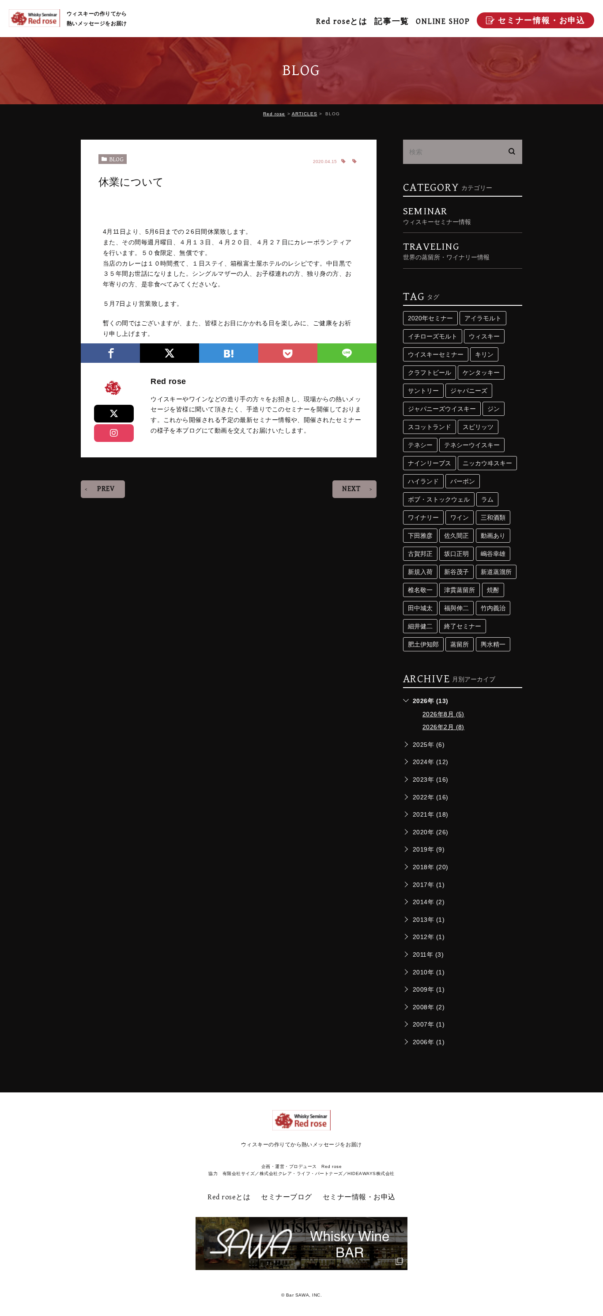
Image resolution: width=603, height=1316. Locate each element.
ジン (493, 408)
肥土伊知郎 (423, 644)
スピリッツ (478, 426)
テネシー (420, 445)
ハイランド (423, 481)
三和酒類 (493, 517)
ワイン (459, 517)
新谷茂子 (456, 571)
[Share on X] (114, 413)
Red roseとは (342, 21)
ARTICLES (304, 113)
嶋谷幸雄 (493, 553)
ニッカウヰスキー (487, 463)
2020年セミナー (430, 318)
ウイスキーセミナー (436, 354)
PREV (106, 489)
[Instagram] (114, 433)
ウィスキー (484, 336)
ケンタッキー (481, 372)
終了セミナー (462, 626)
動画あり (493, 535)
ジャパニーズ (468, 390)
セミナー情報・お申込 (359, 1197)
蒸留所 (459, 644)
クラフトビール (429, 372)
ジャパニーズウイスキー (442, 408)
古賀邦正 (420, 553)
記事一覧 (391, 21)
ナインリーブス (429, 463)
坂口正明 (456, 553)
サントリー (423, 390)
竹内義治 (493, 608)
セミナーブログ (286, 1197)
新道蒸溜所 (496, 571)
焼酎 (493, 589)
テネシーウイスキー (472, 445)
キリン (484, 354)
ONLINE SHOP (443, 21)
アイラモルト (482, 318)
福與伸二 (456, 608)
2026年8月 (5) (443, 714)
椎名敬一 (420, 589)
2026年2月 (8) (443, 726)
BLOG (116, 159)
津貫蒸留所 (459, 589)
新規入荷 (420, 571)
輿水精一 (493, 644)
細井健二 (420, 626)
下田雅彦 (420, 535)
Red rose (274, 113)
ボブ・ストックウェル (439, 499)
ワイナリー (423, 517)
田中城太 (420, 608)
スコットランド (429, 426)
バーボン (462, 481)
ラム (487, 499)
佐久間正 (456, 535)
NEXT (351, 489)
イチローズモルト (432, 336)
